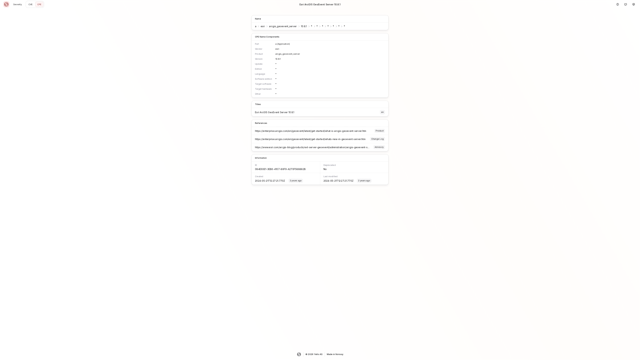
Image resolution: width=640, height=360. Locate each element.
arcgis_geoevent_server (283, 26)
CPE (39, 4)
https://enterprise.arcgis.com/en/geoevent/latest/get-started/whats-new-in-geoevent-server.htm (310, 139)
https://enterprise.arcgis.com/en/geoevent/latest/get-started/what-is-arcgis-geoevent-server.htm (310, 131)
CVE (30, 4)
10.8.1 (304, 26)
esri (263, 26)
